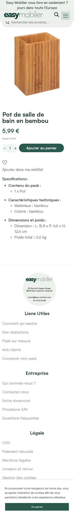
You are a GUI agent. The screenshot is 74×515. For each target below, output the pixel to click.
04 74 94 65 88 (39, 300)
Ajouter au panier (41, 148)
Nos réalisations (15, 332)
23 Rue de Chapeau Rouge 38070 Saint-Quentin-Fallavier (39, 289)
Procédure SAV (15, 409)
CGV (6, 442)
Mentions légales (16, 460)
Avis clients (11, 349)
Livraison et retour (17, 468)
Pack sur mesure (16, 340)
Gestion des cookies (19, 477)
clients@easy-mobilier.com (39, 297)
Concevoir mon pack (19, 358)
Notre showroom (16, 400)
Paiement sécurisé (17, 451)
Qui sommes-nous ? (19, 383)
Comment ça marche (19, 323)
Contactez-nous (15, 391)
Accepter (37, 506)
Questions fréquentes (20, 418)
